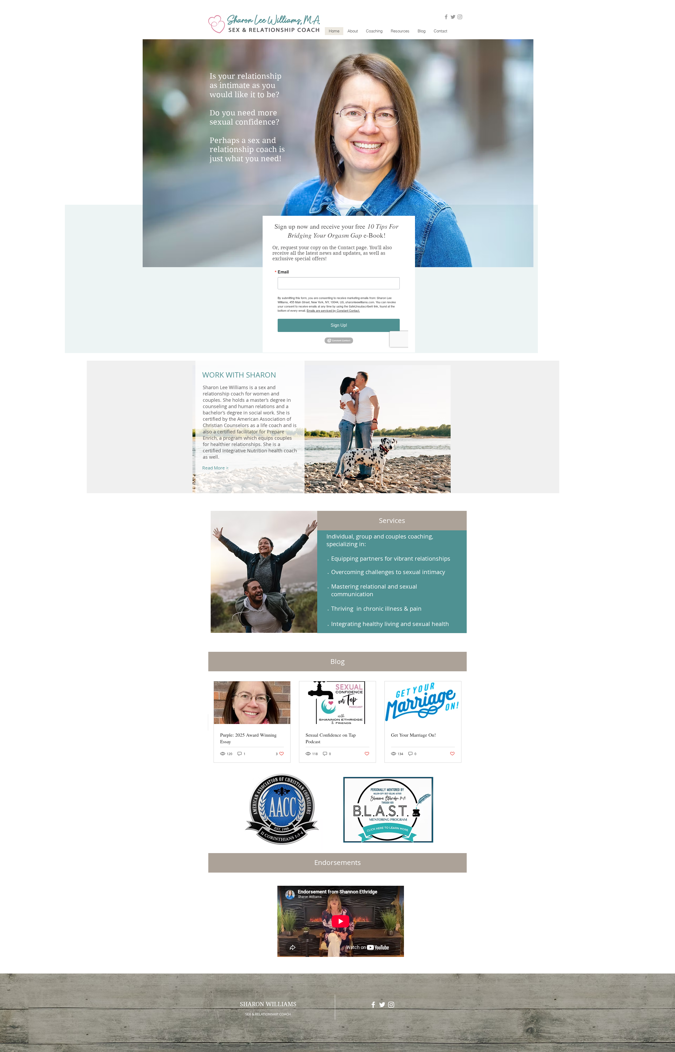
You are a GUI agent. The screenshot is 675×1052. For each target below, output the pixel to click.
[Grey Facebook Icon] (446, 17)
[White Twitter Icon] (382, 1005)
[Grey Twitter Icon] (453, 17)
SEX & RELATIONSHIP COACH (268, 1014)
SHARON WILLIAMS (268, 1004)
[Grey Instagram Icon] (460, 17)
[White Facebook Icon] (373, 1005)
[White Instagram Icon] (391, 1005)
